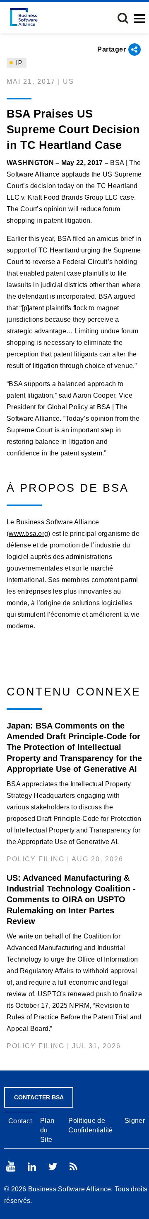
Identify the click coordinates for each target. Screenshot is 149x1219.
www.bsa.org (28, 533)
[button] (123, 18)
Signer (135, 1120)
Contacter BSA (39, 1097)
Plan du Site (47, 1130)
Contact (20, 1121)
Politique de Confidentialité (90, 1125)
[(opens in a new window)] (10, 1166)
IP (18, 62)
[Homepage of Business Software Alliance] (23, 17)
